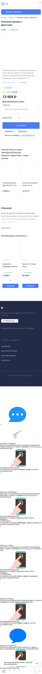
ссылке (38, 447)
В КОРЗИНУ (21, 125)
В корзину (10, 286)
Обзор (3, 30)
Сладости (12, 17)
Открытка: (6, 105)
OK (37, 663)
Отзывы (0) (13, 30)
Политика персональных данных (12, 328)
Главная (4, 17)
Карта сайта (30, 328)
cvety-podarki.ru (14, 340)
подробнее (6, 228)
